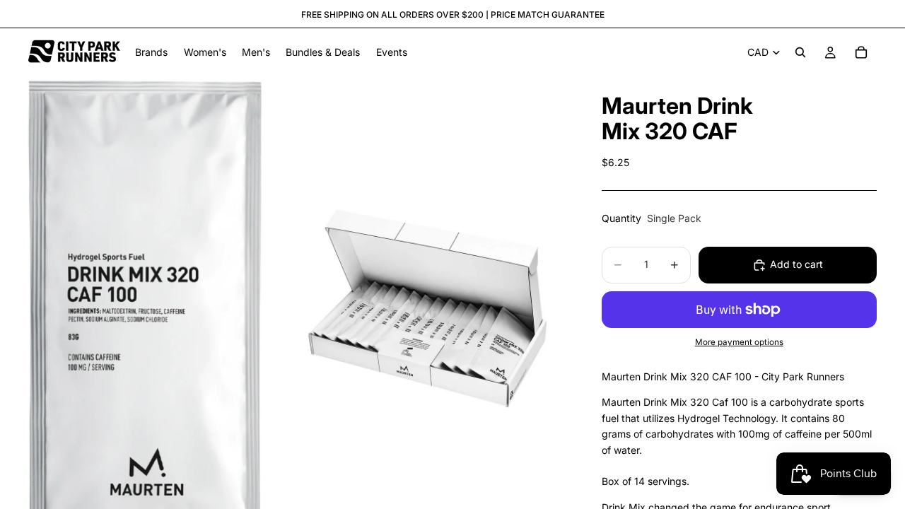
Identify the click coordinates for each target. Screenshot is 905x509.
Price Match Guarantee (548, 14)
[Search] (800, 52)
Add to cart (796, 264)
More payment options (739, 342)
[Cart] (861, 52)
